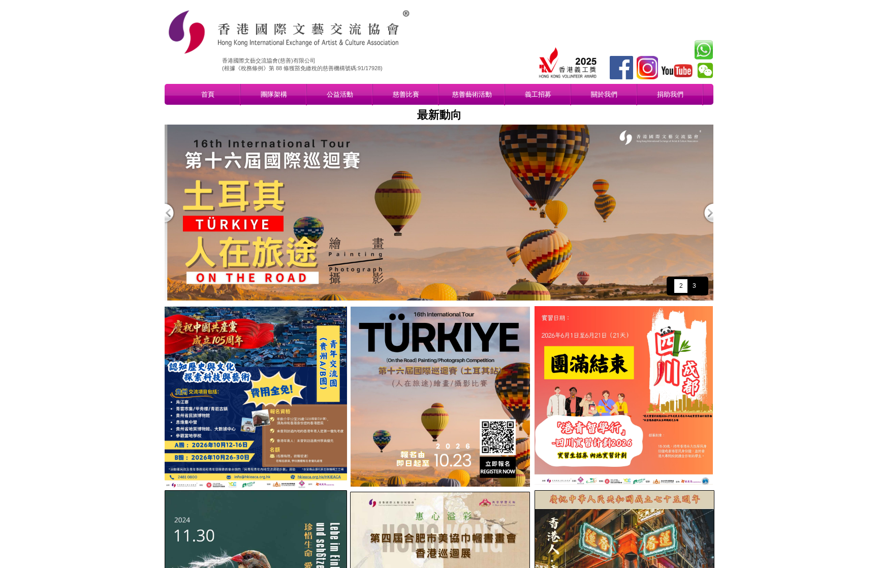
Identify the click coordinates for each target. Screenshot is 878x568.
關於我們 (604, 94)
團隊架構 (274, 94)
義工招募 (538, 94)
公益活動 (340, 94)
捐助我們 (670, 94)
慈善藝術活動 (472, 94)
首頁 (207, 94)
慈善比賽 (406, 94)
